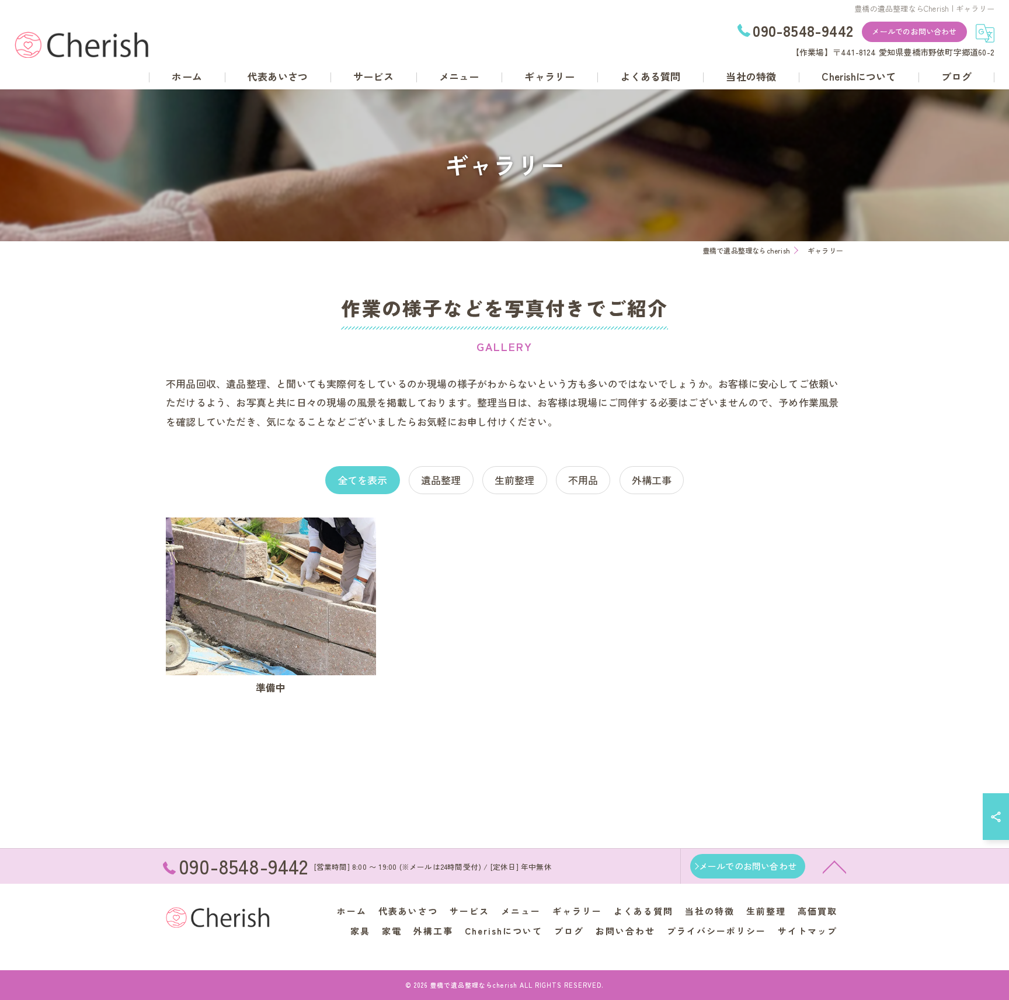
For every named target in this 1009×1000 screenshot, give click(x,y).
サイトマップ (807, 931)
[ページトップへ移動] (834, 866)
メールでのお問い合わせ (914, 31)
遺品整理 (441, 480)
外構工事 (652, 480)
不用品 (583, 480)
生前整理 (515, 480)
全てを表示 (363, 480)
